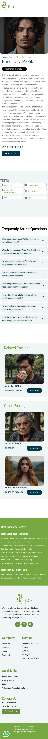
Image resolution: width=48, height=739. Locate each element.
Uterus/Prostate (35, 578)
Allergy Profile (13, 385)
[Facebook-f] (17, 624)
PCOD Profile (25, 553)
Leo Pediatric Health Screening (11, 563)
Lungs (16, 574)
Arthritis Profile (13, 443)
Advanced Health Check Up (22, 560)
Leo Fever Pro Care (24, 542)
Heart (22, 574)
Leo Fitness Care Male (27, 538)
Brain (2, 574)
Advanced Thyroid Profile (9, 553)
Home (4, 57)
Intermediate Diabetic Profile (11, 556)
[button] (11, 153)
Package (11, 57)
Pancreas (35, 574)
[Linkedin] (30, 624)
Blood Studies (23, 578)
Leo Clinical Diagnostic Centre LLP (24, 729)
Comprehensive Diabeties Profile (12, 545)
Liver (27, 574)
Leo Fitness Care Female (9, 538)
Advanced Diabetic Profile (34, 545)
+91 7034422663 (9, 702)
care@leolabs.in (9, 706)
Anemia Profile (6, 560)
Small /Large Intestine (8, 578)
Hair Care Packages (16, 487)
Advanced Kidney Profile (23, 549)
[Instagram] (24, 624)
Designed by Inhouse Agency (24, 732)
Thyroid (9, 574)
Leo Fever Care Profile (8, 542)
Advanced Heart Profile (31, 556)
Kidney (42, 574)
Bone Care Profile (7, 549)
